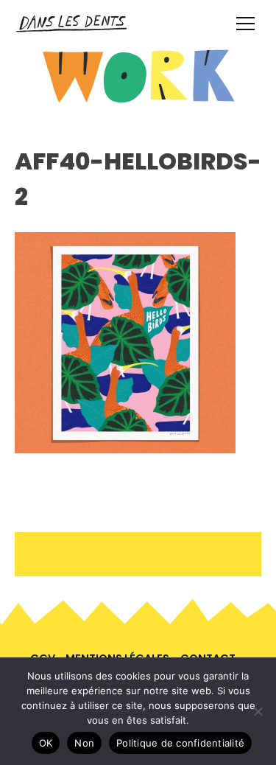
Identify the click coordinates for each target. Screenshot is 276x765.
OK (46, 743)
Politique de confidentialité (180, 743)
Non (84, 743)
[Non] (257, 711)
